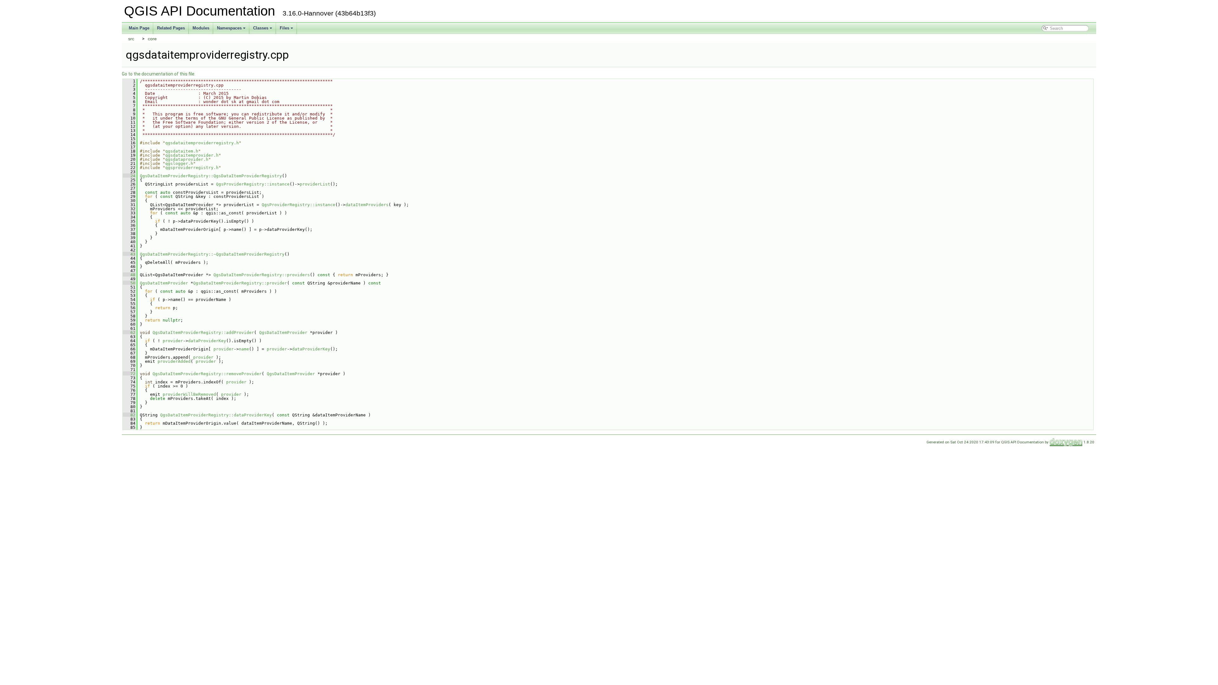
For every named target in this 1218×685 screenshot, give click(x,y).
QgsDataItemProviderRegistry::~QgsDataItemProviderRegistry (212, 254)
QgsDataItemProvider (164, 283)
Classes (260, 28)
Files (284, 28)
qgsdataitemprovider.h (192, 155)
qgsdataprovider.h (186, 159)
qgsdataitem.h (181, 151)
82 (129, 415)
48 (129, 274)
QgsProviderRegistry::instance (253, 184)
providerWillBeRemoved (189, 394)
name (244, 349)
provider (173, 340)
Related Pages (171, 28)
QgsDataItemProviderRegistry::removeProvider (207, 373)
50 (129, 283)
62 (129, 332)
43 (129, 254)
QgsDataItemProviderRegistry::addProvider (203, 332)
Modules (201, 28)
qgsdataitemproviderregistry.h (202, 142)
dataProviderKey (207, 340)
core (152, 38)
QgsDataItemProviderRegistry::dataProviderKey (216, 415)
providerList (315, 184)
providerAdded (174, 361)
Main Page (139, 28)
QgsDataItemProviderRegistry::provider (240, 283)
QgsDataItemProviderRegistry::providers (261, 274)
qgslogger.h (179, 163)
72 (129, 373)
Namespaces (229, 28)
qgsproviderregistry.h (192, 167)
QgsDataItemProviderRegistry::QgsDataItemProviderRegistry (211, 175)
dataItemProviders (367, 204)
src (131, 38)
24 (129, 175)
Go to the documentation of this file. (158, 73)
